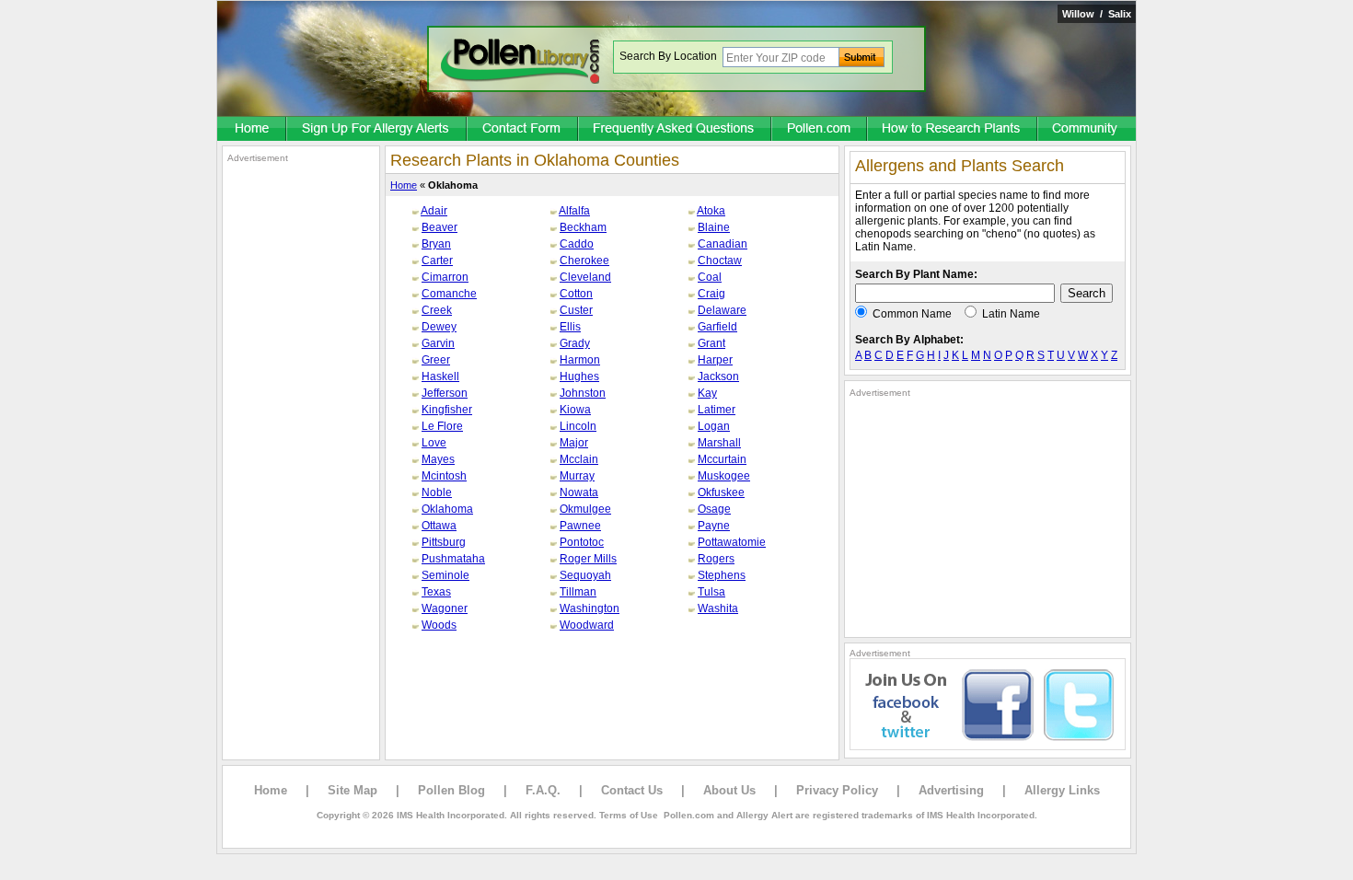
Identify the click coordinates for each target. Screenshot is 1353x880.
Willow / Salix (1096, 13)
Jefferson (445, 393)
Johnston (583, 393)
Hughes (579, 376)
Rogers (716, 558)
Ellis (570, 326)
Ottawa (439, 525)
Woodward (587, 625)
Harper (715, 359)
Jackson (718, 376)
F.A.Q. (543, 790)
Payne (714, 525)
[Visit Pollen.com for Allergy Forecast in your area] (820, 130)
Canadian (722, 243)
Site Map (352, 790)
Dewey (439, 326)
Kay (707, 393)
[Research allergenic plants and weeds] (252, 130)
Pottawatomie (732, 542)
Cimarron (445, 277)
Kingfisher (447, 409)
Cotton (576, 293)
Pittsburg (444, 542)
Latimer (716, 409)
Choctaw (720, 260)
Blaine (714, 227)
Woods (439, 625)
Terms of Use (628, 815)
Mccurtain (722, 459)
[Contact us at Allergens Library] (523, 130)
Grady (575, 343)
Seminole (445, 575)
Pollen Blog (451, 790)
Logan (714, 426)
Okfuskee (721, 492)
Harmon (580, 359)
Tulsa (711, 591)
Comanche (449, 293)
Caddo (577, 243)
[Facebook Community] (1087, 130)
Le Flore (442, 426)
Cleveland (585, 277)
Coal (710, 277)
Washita (718, 608)
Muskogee (724, 475)
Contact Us (632, 790)
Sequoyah (585, 575)
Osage (714, 509)
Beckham (583, 227)
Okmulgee (585, 509)
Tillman (578, 591)
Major (574, 442)
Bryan (436, 243)
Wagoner (445, 608)
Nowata (579, 492)
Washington (589, 608)
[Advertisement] (301, 440)
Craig (711, 293)
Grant (711, 343)
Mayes (438, 459)
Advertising (951, 790)
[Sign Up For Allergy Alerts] (377, 130)
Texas (436, 591)
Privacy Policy (837, 790)
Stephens (722, 575)
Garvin (438, 343)
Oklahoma (447, 509)
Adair (434, 210)
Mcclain (579, 459)
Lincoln (578, 426)
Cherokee (584, 260)
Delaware (722, 310)
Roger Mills (588, 558)
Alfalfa (574, 210)
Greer (436, 359)
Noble (437, 492)
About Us (729, 790)
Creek (437, 310)
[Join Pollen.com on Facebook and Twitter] (988, 746)
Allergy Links (1062, 790)
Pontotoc (582, 542)
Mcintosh (444, 475)
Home (403, 185)
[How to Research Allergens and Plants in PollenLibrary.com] (953, 130)
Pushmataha (453, 558)
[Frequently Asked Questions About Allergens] (675, 130)
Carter (437, 260)
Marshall (719, 442)
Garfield (717, 326)
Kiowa (575, 409)
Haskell (440, 376)
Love (434, 442)
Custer (576, 310)
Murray (577, 475)
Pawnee (580, 525)
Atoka (711, 210)
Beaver (439, 227)
